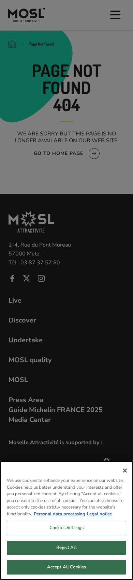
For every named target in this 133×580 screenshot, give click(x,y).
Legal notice (99, 514)
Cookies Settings (66, 528)
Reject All (66, 547)
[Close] (124, 470)
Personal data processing (59, 514)
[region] (66, 520)
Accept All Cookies (66, 567)
